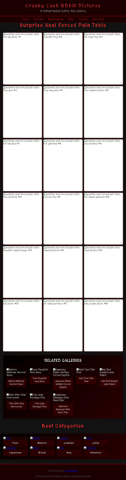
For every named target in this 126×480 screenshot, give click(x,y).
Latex (96, 443)
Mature (42, 443)
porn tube (98, 19)
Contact (83, 19)
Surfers (38, 19)
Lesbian (69, 443)
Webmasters (55, 19)
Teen (15, 443)
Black (42, 453)
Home (25, 19)
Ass (69, 453)
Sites (71, 19)
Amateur (96, 453)
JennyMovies (71, 471)
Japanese (15, 453)
